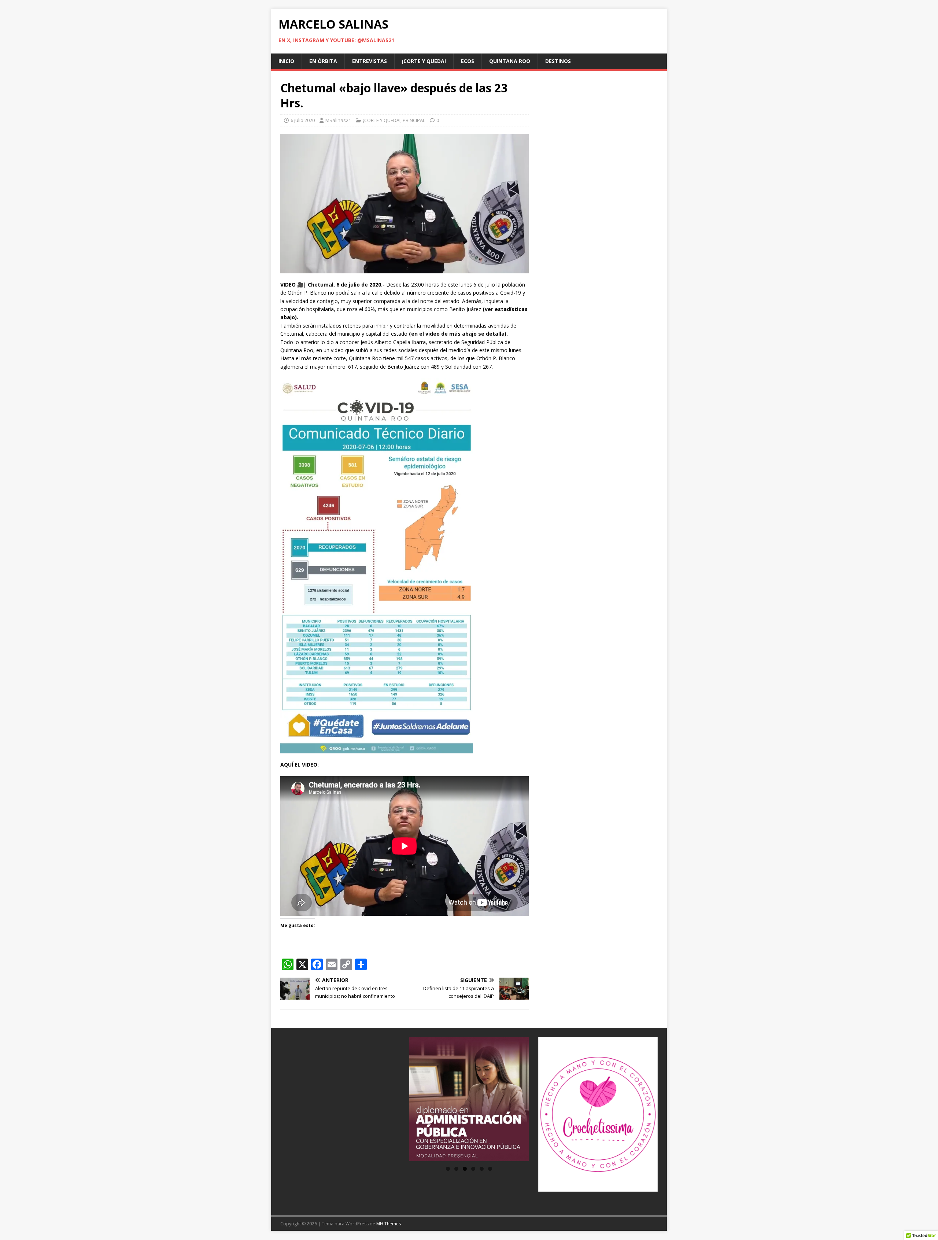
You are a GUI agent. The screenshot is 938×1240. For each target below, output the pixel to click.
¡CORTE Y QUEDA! (424, 61)
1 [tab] (448, 1169)
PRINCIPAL (414, 120)
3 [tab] (465, 1169)
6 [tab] (490, 1169)
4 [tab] (473, 1169)
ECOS (467, 61)
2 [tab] (456, 1169)
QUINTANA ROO (509, 61)
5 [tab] (482, 1169)
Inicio (286, 61)
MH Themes (388, 1224)
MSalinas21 (338, 120)
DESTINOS (558, 61)
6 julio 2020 (303, 120)
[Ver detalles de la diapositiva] (469, 1099)
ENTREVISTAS (369, 61)
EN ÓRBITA (323, 61)
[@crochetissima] (598, 1114)
